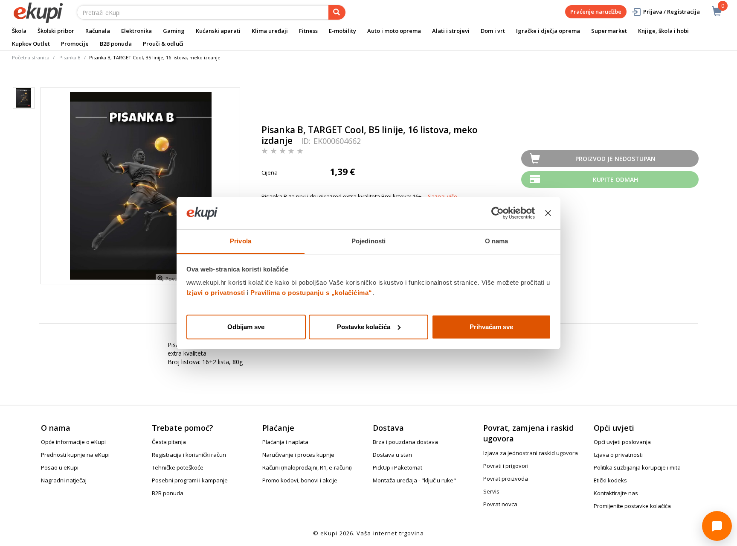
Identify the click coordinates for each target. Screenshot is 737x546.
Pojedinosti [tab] (368, 241)
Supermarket (609, 31)
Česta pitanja (169, 442)
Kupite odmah (615, 179)
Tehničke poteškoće (177, 467)
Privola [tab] (240, 241)
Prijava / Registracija (671, 11)
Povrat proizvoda (505, 478)
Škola (19, 31)
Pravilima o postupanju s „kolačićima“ (311, 292)
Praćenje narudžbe (595, 11)
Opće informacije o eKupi (73, 442)
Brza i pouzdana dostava (405, 442)
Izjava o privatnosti (618, 454)
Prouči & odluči (163, 43)
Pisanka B (70, 57)
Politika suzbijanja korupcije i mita (637, 467)
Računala (97, 31)
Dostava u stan (392, 454)
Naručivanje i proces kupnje (298, 454)
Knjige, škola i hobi (663, 31)
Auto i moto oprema (394, 31)
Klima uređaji (270, 31)
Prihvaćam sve (491, 326)
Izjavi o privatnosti (215, 292)
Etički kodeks (610, 480)
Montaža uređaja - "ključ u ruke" (414, 480)
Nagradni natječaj (64, 480)
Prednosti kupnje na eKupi (75, 454)
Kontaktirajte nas (616, 493)
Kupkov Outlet (31, 43)
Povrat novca (500, 504)
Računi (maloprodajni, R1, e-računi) (306, 467)
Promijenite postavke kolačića (632, 506)
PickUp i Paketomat (397, 467)
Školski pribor (56, 31)
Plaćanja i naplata (285, 442)
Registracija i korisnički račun (189, 454)
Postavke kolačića (363, 326)
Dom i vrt (493, 31)
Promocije (75, 43)
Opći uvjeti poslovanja (622, 442)
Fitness (308, 31)
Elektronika (136, 31)
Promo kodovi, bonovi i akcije (299, 480)
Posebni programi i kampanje (190, 480)
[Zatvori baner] (548, 213)
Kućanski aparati (218, 31)
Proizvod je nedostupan (615, 159)
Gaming (174, 31)
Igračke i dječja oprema (548, 31)
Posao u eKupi (59, 467)
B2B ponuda (116, 43)
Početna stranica (30, 57)
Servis (491, 491)
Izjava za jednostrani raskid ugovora (530, 453)
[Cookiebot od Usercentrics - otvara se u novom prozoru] (497, 213)
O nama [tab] (496, 241)
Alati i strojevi (451, 31)
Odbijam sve (245, 326)
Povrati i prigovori (505, 466)
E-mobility (342, 31)
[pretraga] (336, 12)
